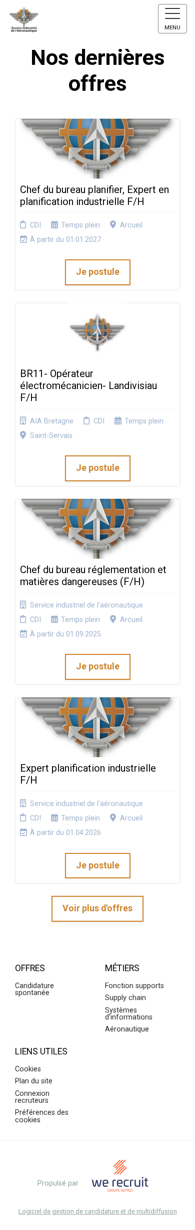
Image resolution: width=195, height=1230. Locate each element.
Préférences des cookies (41, 1116)
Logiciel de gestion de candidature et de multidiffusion (97, 1212)
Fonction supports (134, 986)
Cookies (28, 1069)
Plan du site (33, 1081)
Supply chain (125, 998)
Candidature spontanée (34, 989)
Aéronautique (127, 1029)
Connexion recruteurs (32, 1097)
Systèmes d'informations (128, 1014)
